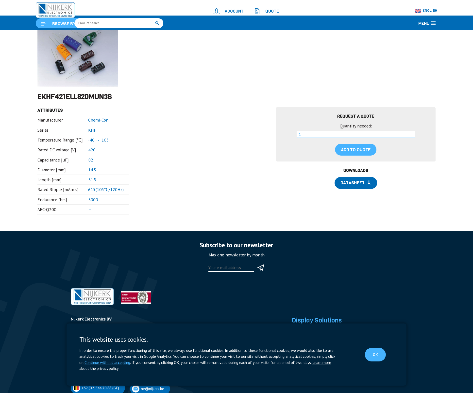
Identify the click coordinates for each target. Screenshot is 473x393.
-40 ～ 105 (89, 166)
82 (83, 184)
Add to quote (356, 176)
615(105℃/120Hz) (95, 211)
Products (66, 36)
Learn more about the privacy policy (236, 369)
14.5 (84, 193)
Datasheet (352, 207)
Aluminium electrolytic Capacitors (156, 36)
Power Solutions (90, 36)
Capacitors (116, 36)
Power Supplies (304, 388)
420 (84, 175)
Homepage (46, 36)
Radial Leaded (198, 36)
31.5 (84, 202)
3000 (85, 219)
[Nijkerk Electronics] (50, 9)
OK (379, 358)
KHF (84, 157)
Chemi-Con (89, 148)
